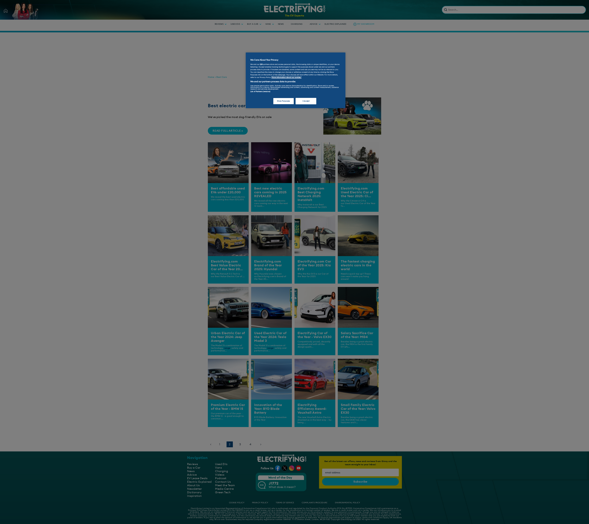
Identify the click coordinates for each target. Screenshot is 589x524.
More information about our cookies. (286, 77)
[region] (295, 80)
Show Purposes (283, 101)
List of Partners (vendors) (260, 91)
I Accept (306, 101)
